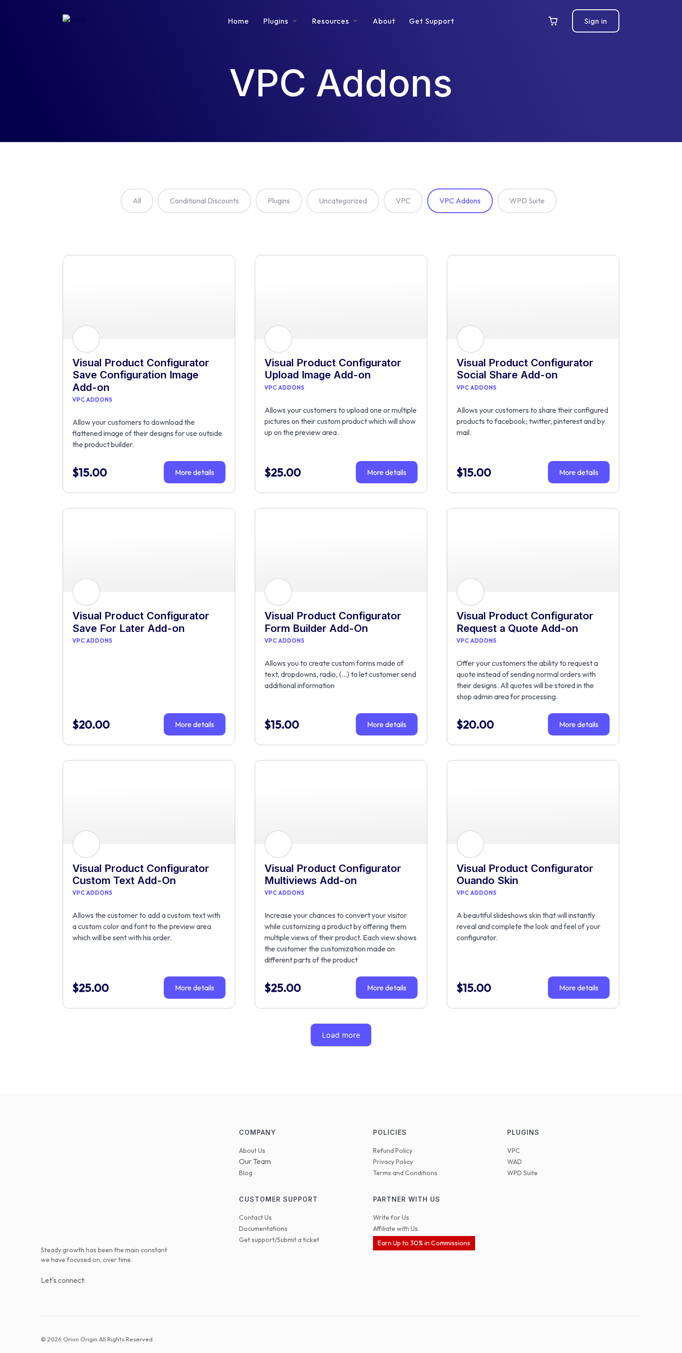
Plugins (279, 200)
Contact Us (255, 1217)
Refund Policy (392, 1150)
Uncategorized (343, 200)
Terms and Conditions (405, 1173)
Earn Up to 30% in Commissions (424, 1243)
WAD (514, 1162)
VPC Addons (460, 200)
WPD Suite (527, 200)
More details (194, 472)
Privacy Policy (393, 1162)
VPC (403, 200)
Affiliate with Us (395, 1228)
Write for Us (391, 1217)
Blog (245, 1173)
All (137, 200)
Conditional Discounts (204, 200)
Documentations (263, 1228)
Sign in (595, 21)
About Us (252, 1150)
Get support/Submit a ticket (279, 1240)
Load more (341, 1035)
